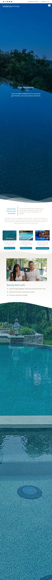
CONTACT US (45, 1)
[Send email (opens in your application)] (12, 1)
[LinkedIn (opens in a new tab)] (7, 1)
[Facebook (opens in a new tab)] (4, 1)
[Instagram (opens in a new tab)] (6, 1)
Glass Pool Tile (26, 238)
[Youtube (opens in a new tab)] (9, 1)
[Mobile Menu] (51, 1)
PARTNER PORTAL (33, 1)
